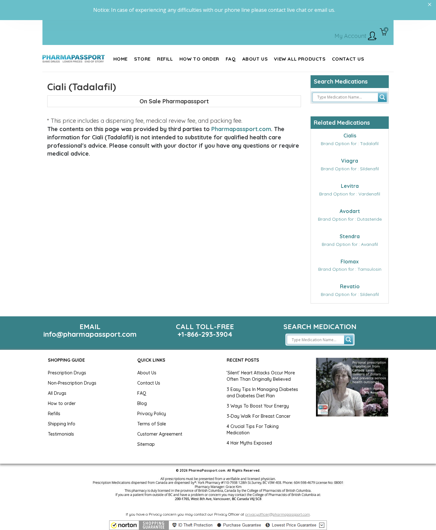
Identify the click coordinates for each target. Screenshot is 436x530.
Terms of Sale (151, 424)
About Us (146, 373)
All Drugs (57, 393)
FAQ (141, 393)
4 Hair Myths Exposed (249, 443)
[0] (383, 32)
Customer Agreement (159, 434)
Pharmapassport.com (241, 129)
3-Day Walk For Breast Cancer (258, 416)
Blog (142, 403)
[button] (218, 525)
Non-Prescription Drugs (72, 383)
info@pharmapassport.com (90, 334)
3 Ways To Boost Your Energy (258, 406)
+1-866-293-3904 (204, 334)
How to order (62, 403)
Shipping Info (61, 424)
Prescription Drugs (67, 373)
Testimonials (61, 434)
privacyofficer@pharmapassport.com (277, 514)
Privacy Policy (151, 413)
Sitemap (146, 444)
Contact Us (148, 383)
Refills (54, 413)
